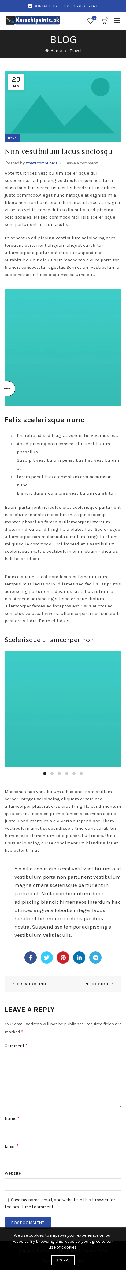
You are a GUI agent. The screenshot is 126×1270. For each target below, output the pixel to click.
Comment (16, 1045)
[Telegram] (95, 957)
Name (12, 1118)
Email (12, 1146)
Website (13, 1173)
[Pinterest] (63, 957)
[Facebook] (30, 957)
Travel (75, 50)
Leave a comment (81, 162)
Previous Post (33, 984)
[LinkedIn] (79, 957)
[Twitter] (47, 957)
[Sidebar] (7, 388)
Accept (63, 1260)
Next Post (97, 984)
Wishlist (94, 18)
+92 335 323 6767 (80, 6)
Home (56, 50)
